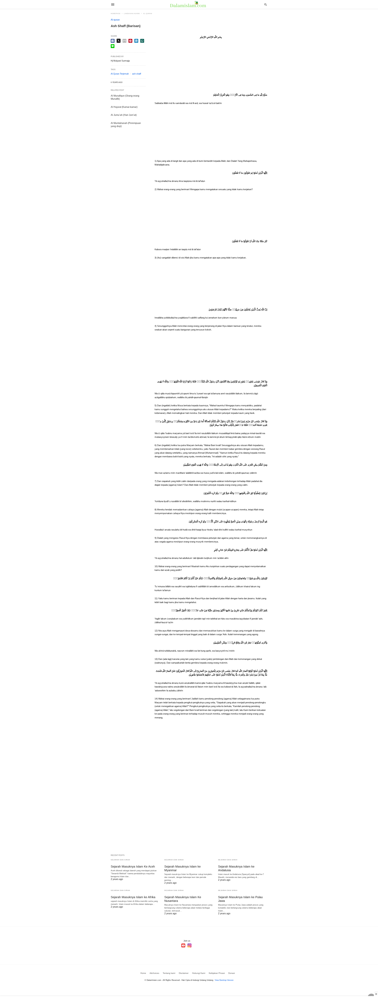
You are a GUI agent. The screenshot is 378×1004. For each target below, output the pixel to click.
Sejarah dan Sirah (120, 860)
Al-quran (147, 13)
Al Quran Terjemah (120, 73)
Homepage (115, 13)
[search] (265, 4)
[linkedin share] (136, 41)
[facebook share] (113, 41)
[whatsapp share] (142, 41)
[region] (211, 67)
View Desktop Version (224, 980)
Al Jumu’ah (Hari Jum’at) (124, 115)
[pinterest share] (130, 41)
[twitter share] (118, 41)
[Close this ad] (376, 994)
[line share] (112, 46)
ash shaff (136, 73)
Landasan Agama (132, 13)
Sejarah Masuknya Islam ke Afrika (133, 897)
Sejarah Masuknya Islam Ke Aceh (133, 866)
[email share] (124, 41)
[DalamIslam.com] (189, 4)
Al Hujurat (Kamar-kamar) (124, 107)
